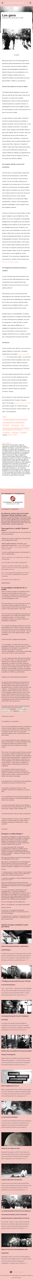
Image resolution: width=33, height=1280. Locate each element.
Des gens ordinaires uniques (22, 403)
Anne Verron (6, 583)
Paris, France (13, 435)
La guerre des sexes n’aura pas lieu (11, 1179)
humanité (6, 432)
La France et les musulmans (9, 1117)
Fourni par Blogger (17, 1272)
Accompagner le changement (14, 3)
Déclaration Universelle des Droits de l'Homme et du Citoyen (16, 429)
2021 (4, 417)
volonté (23, 432)
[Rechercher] (30, 3)
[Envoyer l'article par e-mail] (3, 414)
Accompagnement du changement (15, 419)
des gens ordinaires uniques (10, 262)
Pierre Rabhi (22, 711)
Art (22, 425)
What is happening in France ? (10, 1086)
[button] (3, 21)
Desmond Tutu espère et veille (10, 1148)
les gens (15, 432)
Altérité (6, 425)
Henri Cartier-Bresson (9, 543)
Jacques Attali (20, 709)
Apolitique (15, 425)
